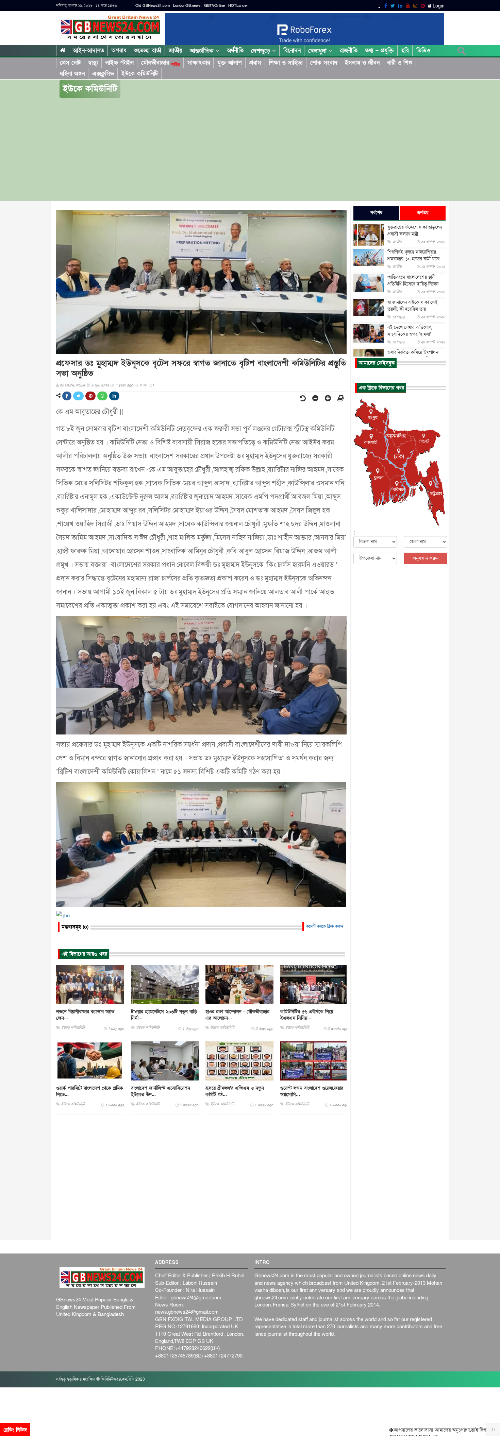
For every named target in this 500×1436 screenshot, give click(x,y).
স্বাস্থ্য (93, 63)
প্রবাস (255, 63)
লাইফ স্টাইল (119, 63)
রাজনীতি (348, 50)
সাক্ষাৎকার (198, 63)
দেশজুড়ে (261, 51)
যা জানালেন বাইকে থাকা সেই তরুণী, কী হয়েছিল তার (412, 305)
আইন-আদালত (88, 50)
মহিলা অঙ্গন (72, 73)
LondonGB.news (187, 5)
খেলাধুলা (318, 51)
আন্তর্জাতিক (203, 51)
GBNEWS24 (75, 385)
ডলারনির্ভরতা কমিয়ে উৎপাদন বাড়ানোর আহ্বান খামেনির (412, 355)
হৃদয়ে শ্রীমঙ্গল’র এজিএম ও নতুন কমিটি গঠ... (234, 1091)
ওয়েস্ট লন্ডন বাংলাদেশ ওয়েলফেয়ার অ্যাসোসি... (311, 1091)
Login (438, 6)
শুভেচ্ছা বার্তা (147, 50)
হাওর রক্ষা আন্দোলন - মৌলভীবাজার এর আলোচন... (237, 1014)
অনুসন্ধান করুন (425, 558)
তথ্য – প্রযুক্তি (379, 50)
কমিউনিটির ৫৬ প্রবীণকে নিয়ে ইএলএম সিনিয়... (306, 1014)
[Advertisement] (250, 149)
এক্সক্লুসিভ (103, 73)
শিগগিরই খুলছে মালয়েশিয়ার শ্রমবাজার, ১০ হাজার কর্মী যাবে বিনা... (413, 259)
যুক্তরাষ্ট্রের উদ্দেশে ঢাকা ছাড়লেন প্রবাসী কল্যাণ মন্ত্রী (414, 230)
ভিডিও (423, 50)
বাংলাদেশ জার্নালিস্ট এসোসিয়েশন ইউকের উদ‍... (160, 1091)
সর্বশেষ (376, 213)
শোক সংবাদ (323, 63)
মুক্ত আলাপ (229, 63)
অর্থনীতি (235, 50)
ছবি (405, 50)
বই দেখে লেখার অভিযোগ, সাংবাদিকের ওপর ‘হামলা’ (409, 331)
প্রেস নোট (70, 63)
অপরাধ (119, 50)
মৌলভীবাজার (160, 63)
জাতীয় (175, 50)
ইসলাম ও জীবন (362, 63)
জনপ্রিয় (423, 213)
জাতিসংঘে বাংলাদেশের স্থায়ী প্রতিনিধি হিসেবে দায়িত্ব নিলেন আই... (412, 284)
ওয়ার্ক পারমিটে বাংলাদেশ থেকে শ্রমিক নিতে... (89, 1091)
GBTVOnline (214, 5)
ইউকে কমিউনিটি (139, 73)
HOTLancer (238, 5)
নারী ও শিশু (399, 63)
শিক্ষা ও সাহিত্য (286, 63)
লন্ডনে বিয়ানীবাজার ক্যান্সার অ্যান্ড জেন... (85, 1014)
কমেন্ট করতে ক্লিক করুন (324, 926)
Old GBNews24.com (152, 5)
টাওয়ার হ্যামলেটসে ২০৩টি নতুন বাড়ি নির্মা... (164, 1014)
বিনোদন (292, 50)
